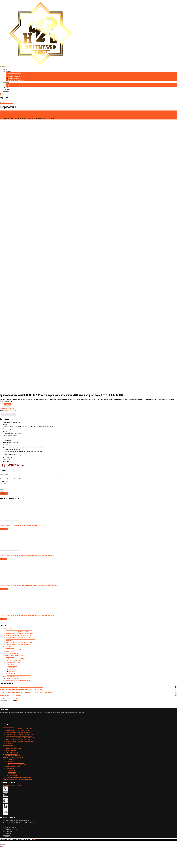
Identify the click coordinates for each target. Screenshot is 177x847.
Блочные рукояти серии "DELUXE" (16, 658)
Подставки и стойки (10, 673)
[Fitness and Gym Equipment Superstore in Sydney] (5, 791)
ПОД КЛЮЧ (6, 82)
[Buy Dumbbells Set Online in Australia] (12, 785)
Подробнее (4, 528)
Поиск (15, 700)
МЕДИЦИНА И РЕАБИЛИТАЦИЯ (13, 73)
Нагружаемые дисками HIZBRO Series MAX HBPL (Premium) (20, 642)
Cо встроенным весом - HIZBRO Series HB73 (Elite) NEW (19, 630)
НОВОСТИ (5, 87)
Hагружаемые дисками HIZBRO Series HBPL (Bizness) (18, 637)
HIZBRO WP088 (11, 671)
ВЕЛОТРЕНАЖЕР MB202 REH (15, 76)
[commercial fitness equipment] (5, 814)
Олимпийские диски (10, 664)
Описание (4, 414)
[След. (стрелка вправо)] (1, 846)
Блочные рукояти (10, 657)
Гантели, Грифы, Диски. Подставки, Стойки (13, 655)
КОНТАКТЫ (6, 91)
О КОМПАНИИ (6, 89)
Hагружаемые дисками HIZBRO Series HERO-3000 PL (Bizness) (20, 639)
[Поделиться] (1, 844)
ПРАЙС (7, 85)
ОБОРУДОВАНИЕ (7, 71)
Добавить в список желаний (7, 408)
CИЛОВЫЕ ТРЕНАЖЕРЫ (8, 628)
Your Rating (2, 481)
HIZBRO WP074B (12, 669)
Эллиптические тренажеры (12, 653)
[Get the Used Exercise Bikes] (5, 802)
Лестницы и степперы (11, 651)
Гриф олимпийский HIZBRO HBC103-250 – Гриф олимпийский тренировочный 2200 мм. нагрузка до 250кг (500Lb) (29, 585)
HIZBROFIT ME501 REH (13, 78)
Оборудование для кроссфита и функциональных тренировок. (18, 680)
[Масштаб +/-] (4, 844)
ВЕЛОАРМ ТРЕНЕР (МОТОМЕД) (16, 80)
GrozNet (34, 839)
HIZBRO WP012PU (12, 666)
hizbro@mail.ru (6, 835)
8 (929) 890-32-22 (7, 833)
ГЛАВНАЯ (5, 69)
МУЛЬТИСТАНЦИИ (10, 640)
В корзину (7, 404)
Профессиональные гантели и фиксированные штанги (18, 675)
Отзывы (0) (12, 414)
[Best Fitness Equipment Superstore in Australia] (5, 797)
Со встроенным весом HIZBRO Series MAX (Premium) (18, 644)
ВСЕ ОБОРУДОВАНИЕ (13, 75)
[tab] (4, 414)
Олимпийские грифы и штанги (12, 410)
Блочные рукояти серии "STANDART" (17, 660)
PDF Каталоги (9, 83)
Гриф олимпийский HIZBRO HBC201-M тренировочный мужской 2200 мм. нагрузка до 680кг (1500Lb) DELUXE (28, 555)
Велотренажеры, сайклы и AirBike (13, 649)
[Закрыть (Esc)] (0, 844)
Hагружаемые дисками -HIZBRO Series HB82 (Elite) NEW (19, 635)
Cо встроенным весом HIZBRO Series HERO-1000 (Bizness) (19, 633)
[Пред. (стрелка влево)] (0, 846)
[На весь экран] (3, 844)
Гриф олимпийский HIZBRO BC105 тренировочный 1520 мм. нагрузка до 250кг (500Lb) (22, 525)
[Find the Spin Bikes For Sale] (5, 808)
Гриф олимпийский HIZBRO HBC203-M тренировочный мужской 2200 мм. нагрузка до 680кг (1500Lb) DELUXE (28, 615)
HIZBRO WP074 (11, 667)
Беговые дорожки (10, 648)
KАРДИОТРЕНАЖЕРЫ (8, 646)
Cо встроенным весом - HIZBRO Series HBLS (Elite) (18, 632)
